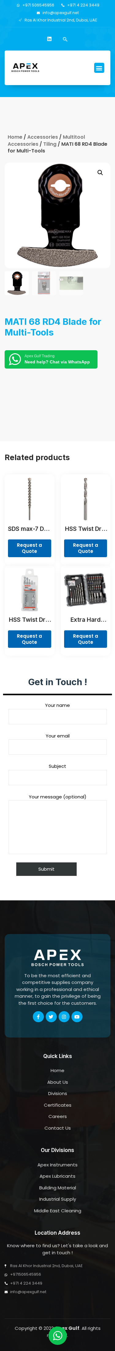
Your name (57, 705)
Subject (57, 766)
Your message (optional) (57, 797)
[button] (99, 68)
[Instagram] (64, 1016)
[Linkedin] (49, 38)
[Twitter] (51, 1016)
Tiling (49, 144)
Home (15, 137)
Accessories (42, 137)
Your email (58, 736)
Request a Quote (29, 548)
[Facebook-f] (38, 1016)
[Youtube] (76, 1016)
